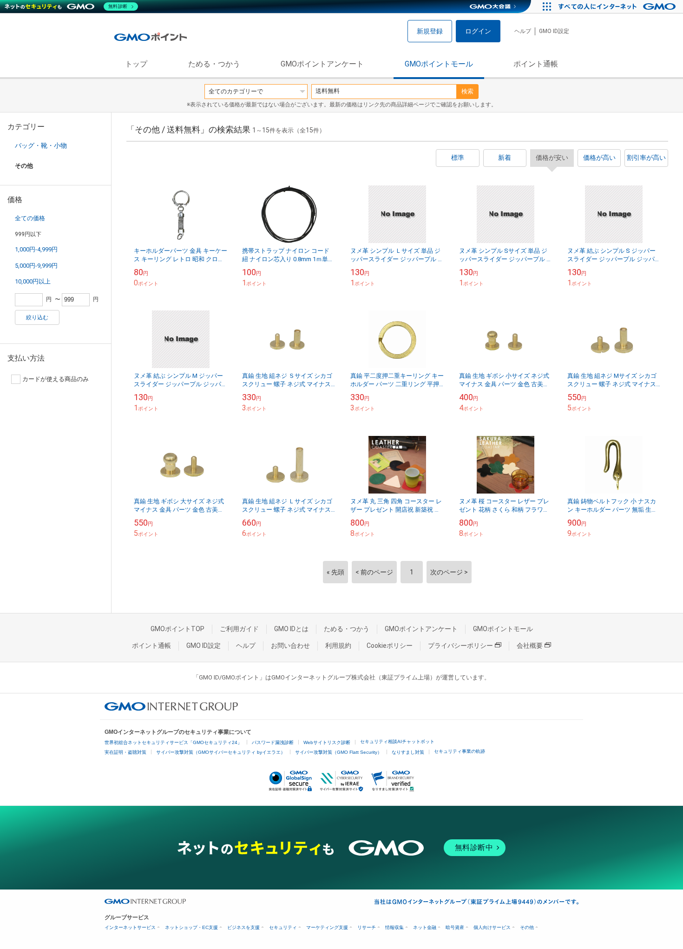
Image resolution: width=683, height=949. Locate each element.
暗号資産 (455, 927)
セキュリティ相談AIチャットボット (397, 741)
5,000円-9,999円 (36, 265)
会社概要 (530, 645)
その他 (527, 927)
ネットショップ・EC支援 (191, 927)
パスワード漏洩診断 (273, 742)
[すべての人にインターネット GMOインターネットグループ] (618, 6)
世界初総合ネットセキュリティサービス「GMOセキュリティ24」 (173, 742)
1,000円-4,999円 (36, 249)
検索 (467, 91)
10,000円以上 (33, 281)
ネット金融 (424, 927)
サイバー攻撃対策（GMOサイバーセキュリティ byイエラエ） (220, 752)
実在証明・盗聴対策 (125, 752)
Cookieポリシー (390, 645)
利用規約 (338, 645)
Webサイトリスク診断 (326, 742)
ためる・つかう (214, 63)
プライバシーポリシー (460, 645)
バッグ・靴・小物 (41, 145)
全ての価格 (30, 218)
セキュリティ (283, 927)
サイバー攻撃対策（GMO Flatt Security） (338, 752)
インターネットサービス (130, 927)
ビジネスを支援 (243, 927)
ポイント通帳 (535, 63)
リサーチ (366, 927)
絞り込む (37, 317)
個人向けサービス (492, 927)
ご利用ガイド (239, 629)
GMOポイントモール (439, 63)
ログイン (478, 31)
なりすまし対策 (408, 752)
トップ (136, 63)
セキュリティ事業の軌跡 (459, 751)
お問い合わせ (290, 645)
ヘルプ (522, 31)
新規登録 (430, 31)
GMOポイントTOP (177, 629)
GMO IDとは (291, 629)
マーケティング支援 (327, 927)
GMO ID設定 (554, 31)
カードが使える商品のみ (55, 379)
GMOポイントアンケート (322, 63)
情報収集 (394, 927)
